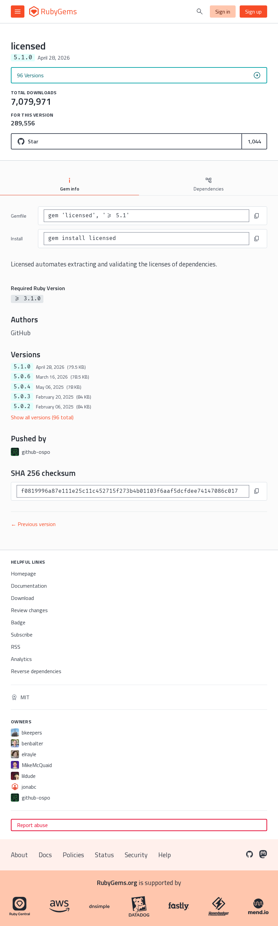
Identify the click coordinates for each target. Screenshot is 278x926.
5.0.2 (22, 406)
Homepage (23, 573)
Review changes (29, 610)
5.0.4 (22, 386)
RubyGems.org (117, 882)
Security (136, 855)
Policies (73, 855)
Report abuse (32, 825)
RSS (15, 647)
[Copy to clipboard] (256, 216)
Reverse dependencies (36, 671)
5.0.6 (22, 376)
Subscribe (22, 634)
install (17, 238)
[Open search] (200, 11)
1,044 (254, 141)
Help (164, 855)
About (19, 855)
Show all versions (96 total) (42, 417)
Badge (18, 622)
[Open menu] (17, 11)
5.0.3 (22, 396)
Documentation (29, 586)
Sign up (253, 11)
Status (104, 855)
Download (22, 598)
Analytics (21, 659)
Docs (45, 855)
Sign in (222, 11)
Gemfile (18, 215)
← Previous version (33, 524)
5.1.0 (22, 366)
